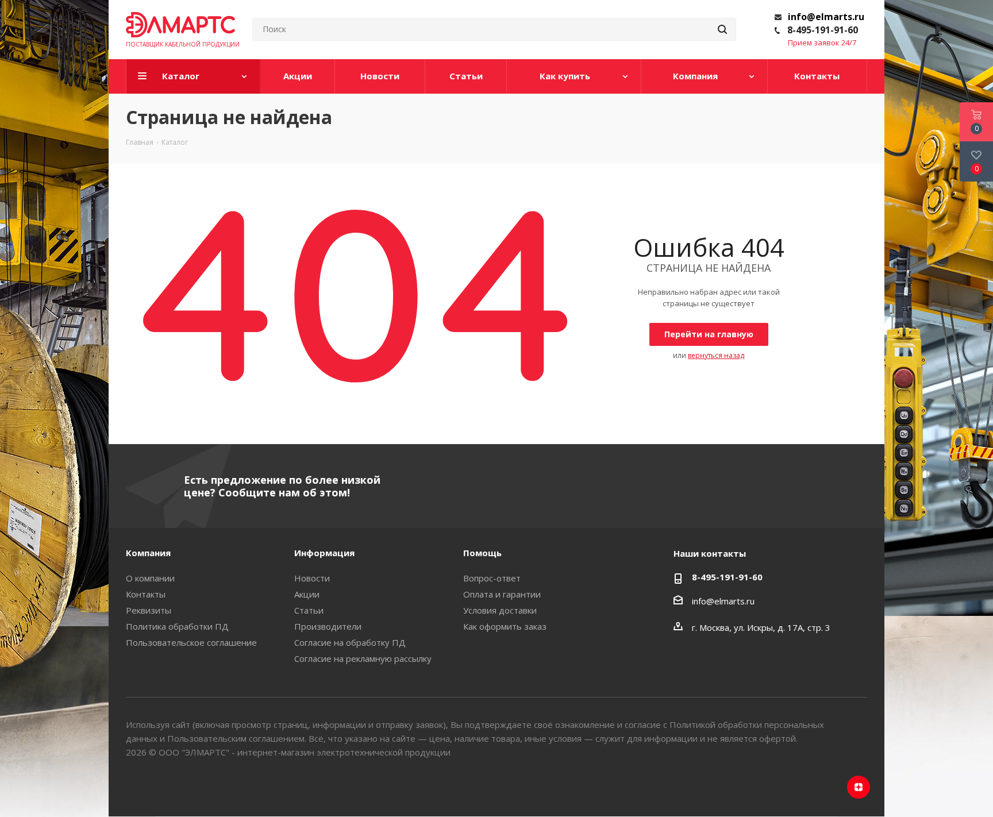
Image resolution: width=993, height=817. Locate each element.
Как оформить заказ (504, 626)
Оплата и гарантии (502, 594)
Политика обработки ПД (177, 626)
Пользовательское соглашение (191, 642)
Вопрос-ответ (492, 578)
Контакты (146, 594)
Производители (327, 626)
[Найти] (722, 29)
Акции (307, 594)
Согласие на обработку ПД (350, 642)
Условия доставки (500, 610)
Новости (312, 578)
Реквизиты (148, 610)
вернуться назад (716, 355)
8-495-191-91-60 (822, 30)
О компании (150, 578)
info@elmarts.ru (826, 16)
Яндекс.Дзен (858, 787)
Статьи (309, 610)
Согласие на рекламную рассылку (363, 658)
